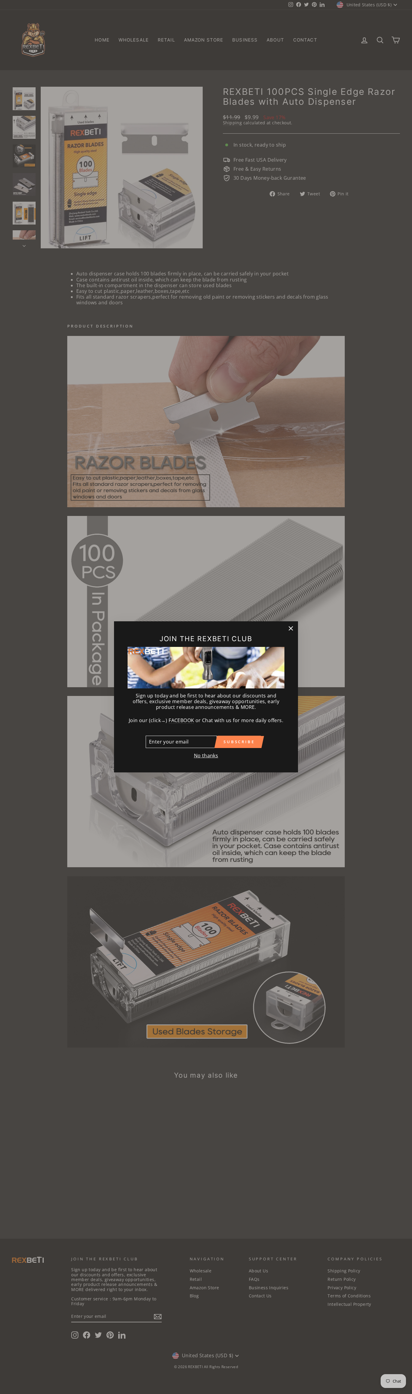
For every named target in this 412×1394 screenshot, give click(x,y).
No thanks (206, 756)
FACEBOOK (181, 721)
